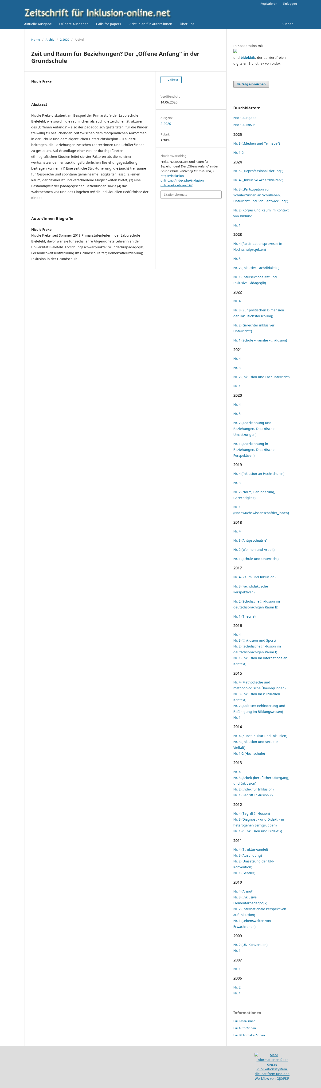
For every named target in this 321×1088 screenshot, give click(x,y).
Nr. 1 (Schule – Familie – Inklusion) (260, 340)
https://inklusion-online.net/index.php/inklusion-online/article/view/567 (182, 180)
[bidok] (235, 51)
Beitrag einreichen (251, 84)
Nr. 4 (237, 301)
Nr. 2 (237, 987)
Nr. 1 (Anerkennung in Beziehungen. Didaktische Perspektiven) (253, 449)
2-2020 (64, 39)
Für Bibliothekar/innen (249, 1035)
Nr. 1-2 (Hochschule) (249, 753)
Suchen (287, 24)
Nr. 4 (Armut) (243, 891)
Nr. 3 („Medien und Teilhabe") (256, 143)
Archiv (50, 39)
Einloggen (290, 3)
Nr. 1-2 (238, 152)
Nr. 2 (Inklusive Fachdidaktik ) (256, 268)
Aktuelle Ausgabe (38, 24)
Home (35, 39)
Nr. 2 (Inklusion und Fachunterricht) (261, 377)
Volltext (172, 80)
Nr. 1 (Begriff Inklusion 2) (253, 795)
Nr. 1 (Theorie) (244, 616)
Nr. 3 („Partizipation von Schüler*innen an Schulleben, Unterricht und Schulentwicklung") (260, 195)
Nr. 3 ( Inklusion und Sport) (254, 640)
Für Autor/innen (244, 1028)
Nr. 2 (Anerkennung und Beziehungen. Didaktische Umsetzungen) (253, 429)
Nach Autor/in (244, 125)
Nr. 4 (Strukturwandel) (250, 849)
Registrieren (268, 3)
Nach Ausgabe (244, 117)
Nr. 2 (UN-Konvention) (250, 944)
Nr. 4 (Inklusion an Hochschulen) (258, 473)
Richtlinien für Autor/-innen (150, 24)
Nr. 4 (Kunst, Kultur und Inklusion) (260, 736)
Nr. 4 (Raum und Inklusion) (254, 577)
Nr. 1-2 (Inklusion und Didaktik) (257, 831)
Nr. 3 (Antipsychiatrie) (250, 540)
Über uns (187, 24)
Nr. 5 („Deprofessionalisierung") (258, 171)
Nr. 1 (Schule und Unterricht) (255, 558)
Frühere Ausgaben (74, 24)
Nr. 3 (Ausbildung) (247, 855)
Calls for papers (108, 24)
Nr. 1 (237, 225)
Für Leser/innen (244, 1021)
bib (248, 57)
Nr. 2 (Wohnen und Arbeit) (253, 549)
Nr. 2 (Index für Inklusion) (253, 789)
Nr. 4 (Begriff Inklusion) (251, 813)
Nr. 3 (237, 258)
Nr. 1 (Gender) (244, 873)
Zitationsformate (175, 194)
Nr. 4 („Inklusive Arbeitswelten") (258, 180)
